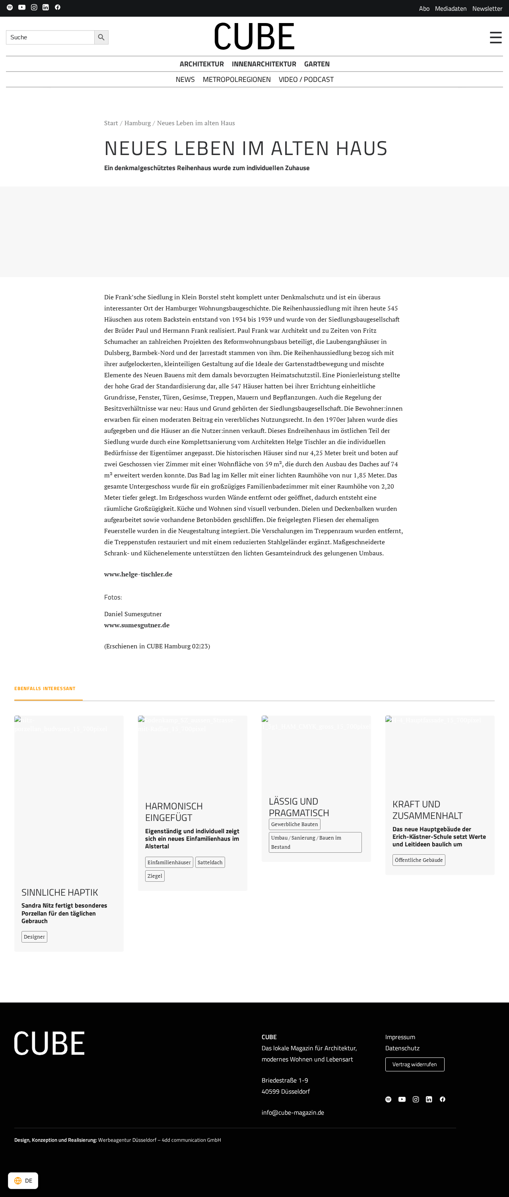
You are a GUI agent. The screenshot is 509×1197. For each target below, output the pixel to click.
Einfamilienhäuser (169, 862)
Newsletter (487, 8)
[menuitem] (424, 8)
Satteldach (210, 862)
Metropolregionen (237, 79)
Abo (424, 8)
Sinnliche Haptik (59, 892)
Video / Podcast (306, 79)
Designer (34, 936)
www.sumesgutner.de (137, 625)
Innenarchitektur (264, 63)
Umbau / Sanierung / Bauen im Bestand (306, 842)
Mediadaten (451, 8)
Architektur (202, 63)
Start (111, 122)
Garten (317, 63)
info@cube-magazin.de (293, 1112)
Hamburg (137, 122)
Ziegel (155, 875)
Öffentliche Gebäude (419, 859)
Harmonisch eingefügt (174, 812)
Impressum (400, 1037)
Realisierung (82, 1140)
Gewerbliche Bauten (294, 824)
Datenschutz (402, 1048)
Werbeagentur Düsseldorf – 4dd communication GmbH (159, 1140)
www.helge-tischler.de (138, 574)
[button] (10, 7)
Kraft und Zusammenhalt (427, 810)
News (185, 79)
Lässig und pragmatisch (299, 807)
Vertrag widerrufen (414, 1064)
